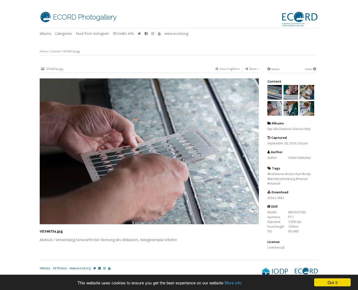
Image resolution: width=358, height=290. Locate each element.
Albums (45, 33)
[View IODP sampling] (274, 97)
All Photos (60, 268)
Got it (333, 282)
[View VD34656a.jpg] (307, 113)
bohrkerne (276, 174)
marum (303, 179)
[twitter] (139, 33)
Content (55, 51)
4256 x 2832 (275, 198)
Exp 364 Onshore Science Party (289, 129)
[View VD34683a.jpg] (290, 97)
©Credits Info (123, 33)
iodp (307, 174)
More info (233, 283)
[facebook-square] (146, 33)
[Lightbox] (149, 224)
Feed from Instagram (92, 33)
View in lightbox (230, 69)
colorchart (294, 174)
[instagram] (152, 33)
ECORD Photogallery (85, 17)
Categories (63, 33)
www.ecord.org (176, 33)
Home (44, 51)
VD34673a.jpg (71, 51)
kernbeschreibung (282, 179)
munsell (274, 183)
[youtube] (159, 33)
